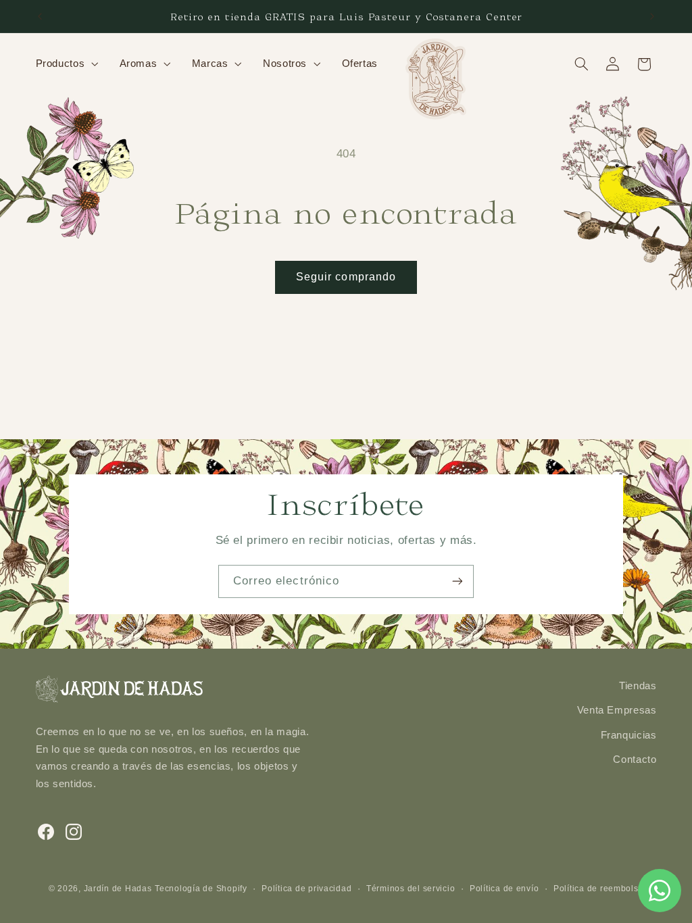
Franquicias (629, 735)
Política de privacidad (306, 888)
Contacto (634, 759)
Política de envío (504, 888)
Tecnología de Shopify (201, 888)
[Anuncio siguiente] (652, 16)
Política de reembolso (598, 888)
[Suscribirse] (457, 581)
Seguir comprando (346, 276)
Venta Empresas (617, 710)
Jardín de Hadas (118, 888)
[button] (65, 64)
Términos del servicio (410, 888)
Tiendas (637, 685)
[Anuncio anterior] (40, 16)
